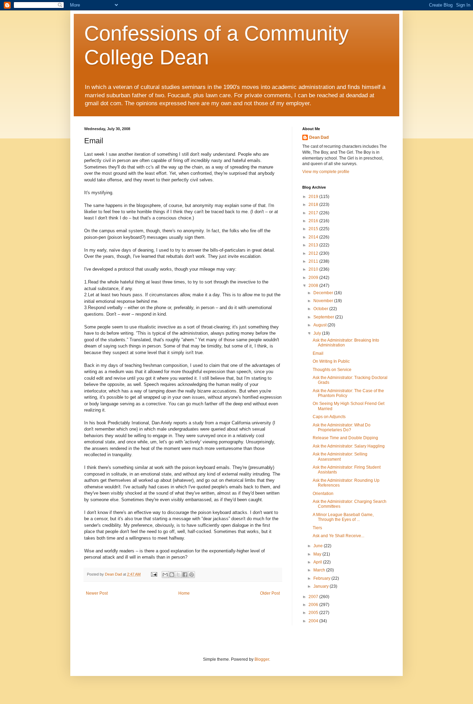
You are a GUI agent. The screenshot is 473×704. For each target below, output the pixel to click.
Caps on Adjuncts (329, 416)
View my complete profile (325, 171)
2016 (314, 220)
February (322, 578)
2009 (314, 277)
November (323, 300)
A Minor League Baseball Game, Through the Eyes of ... (343, 517)
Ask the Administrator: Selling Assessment (340, 456)
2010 (314, 269)
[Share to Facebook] (184, 574)
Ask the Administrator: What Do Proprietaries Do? (342, 427)
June (318, 545)
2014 (314, 237)
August (320, 325)
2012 (314, 253)
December (323, 292)
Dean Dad (319, 137)
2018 (314, 204)
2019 (314, 196)
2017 (314, 212)
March (319, 570)
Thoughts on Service (332, 369)
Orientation (323, 493)
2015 (314, 228)
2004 (314, 621)
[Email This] (165, 574)
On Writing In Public (331, 361)
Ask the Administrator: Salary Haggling (349, 446)
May (317, 554)
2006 (314, 604)
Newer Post (97, 593)
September (324, 317)
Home (184, 593)
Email (318, 353)
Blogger (262, 659)
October (321, 308)
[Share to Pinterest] (191, 574)
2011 (314, 261)
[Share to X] (178, 574)
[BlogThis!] (171, 574)
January (321, 586)
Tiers (317, 527)
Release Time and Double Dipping (345, 437)
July (317, 333)
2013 (314, 245)
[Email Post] (153, 574)
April (318, 562)
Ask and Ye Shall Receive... (338, 535)
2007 (314, 596)
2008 (314, 285)
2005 (314, 612)
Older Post (270, 593)
